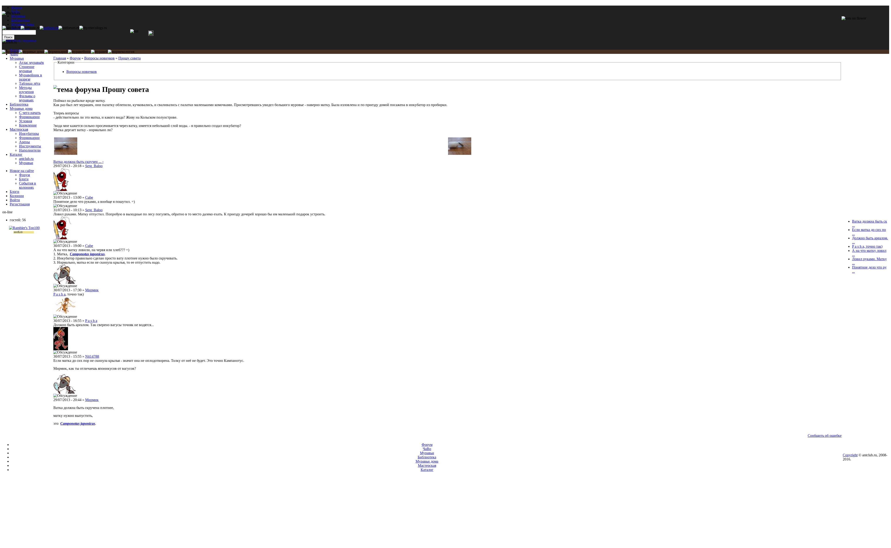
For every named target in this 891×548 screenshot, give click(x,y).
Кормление (28, 125)
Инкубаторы (29, 134)
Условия (25, 121)
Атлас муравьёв (31, 63)
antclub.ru (26, 159)
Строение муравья (26, 69)
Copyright (850, 455)
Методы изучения (26, 90)
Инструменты (30, 146)
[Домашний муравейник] (49, 28)
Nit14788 (92, 356)
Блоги (24, 179)
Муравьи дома (21, 108)
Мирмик (92, 290)
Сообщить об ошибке (825, 436)
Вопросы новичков (99, 58)
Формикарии (29, 117)
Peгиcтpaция (20, 204)
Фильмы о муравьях (27, 98)
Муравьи (17, 58)
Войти (15, 200)
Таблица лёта (29, 83)
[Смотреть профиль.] (62, 190)
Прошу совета (129, 58)
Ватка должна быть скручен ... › (78, 162)
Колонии (17, 196)
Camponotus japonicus (87, 254)
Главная (59, 58)
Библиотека (19, 104)
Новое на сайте (22, 171)
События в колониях (27, 185)
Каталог (16, 154)
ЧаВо (14, 54)
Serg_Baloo (94, 166)
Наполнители (30, 150)
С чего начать (30, 113)
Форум (16, 8)
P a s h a (59, 294)
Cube (89, 197)
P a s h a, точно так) (867, 246)
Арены (24, 142)
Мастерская (19, 129)
